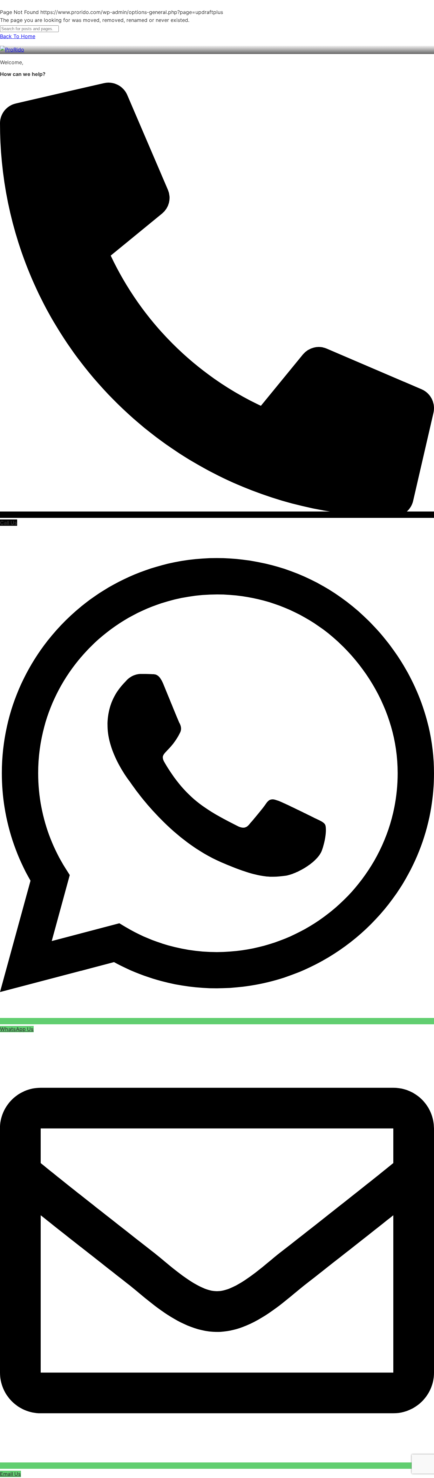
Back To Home (17, 36)
